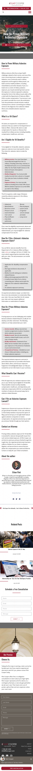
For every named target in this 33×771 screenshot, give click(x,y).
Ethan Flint (16, 472)
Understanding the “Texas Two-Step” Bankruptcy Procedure (16, 578)
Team (29, 749)
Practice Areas (26, 746)
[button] (3, 12)
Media (29, 753)
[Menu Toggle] (29, 12)
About (29, 744)
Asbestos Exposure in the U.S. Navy (16, 549)
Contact (28, 751)
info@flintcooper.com (8, 751)
